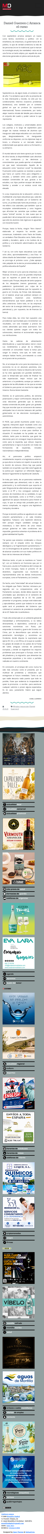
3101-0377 (10, 1526)
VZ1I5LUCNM (14, 1528)
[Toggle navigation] (38, 6)
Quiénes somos (7, 1514)
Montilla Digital (13, 1516)
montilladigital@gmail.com (12, 1523)
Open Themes (18, 1532)
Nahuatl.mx (30, 1532)
